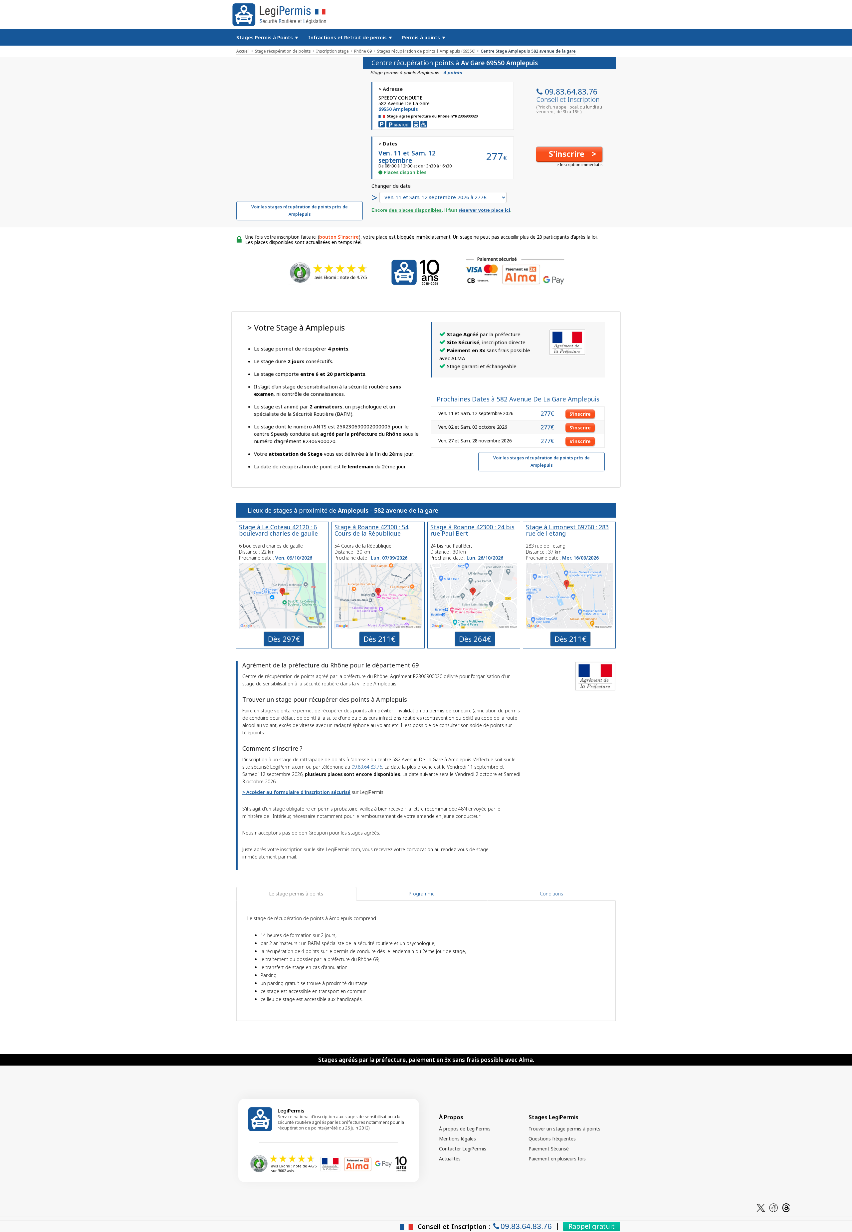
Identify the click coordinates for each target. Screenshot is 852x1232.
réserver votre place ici (484, 210)
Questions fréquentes (552, 1138)
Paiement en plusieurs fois (557, 1158)
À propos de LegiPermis (465, 1128)
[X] (760, 1207)
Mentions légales (457, 1138)
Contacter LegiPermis (462, 1148)
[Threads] (786, 1207)
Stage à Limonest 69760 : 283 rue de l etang (567, 530)
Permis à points (421, 37)
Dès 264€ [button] (475, 639)
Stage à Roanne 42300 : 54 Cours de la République (371, 530)
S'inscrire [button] (580, 414)
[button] (569, 154)
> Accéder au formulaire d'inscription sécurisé (296, 792)
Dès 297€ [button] (284, 639)
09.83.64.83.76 (571, 91)
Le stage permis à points (296, 893)
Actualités (450, 1158)
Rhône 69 (363, 51)
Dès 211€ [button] (379, 639)
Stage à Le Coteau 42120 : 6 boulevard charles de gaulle (278, 530)
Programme (422, 893)
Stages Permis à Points (265, 37)
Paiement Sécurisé (549, 1148)
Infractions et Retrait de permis (348, 37)
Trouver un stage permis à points (564, 1128)
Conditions (551, 893)
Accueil (243, 51)
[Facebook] (773, 1207)
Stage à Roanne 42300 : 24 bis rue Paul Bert (472, 530)
